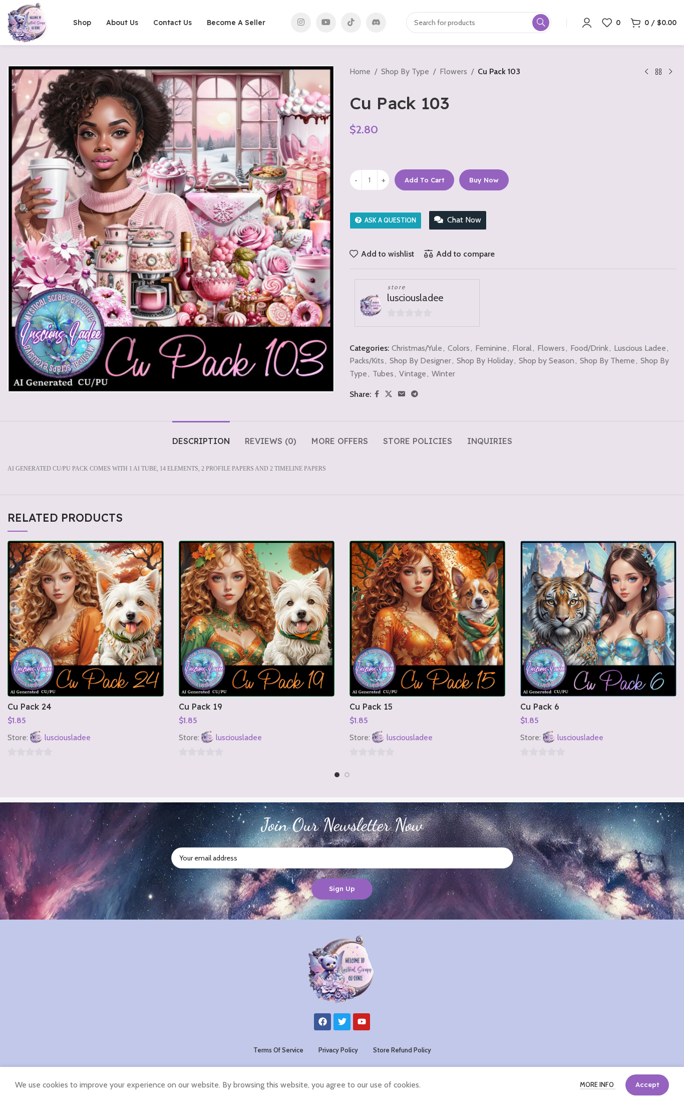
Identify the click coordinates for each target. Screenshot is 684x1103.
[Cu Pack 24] (85, 619)
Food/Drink (589, 348)
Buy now (484, 180)
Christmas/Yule (417, 348)
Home (360, 71)
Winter (443, 373)
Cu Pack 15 (371, 707)
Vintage (412, 373)
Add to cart (424, 180)
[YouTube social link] (326, 23)
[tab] (201, 436)
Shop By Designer (420, 360)
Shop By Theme (607, 360)
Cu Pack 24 (30, 707)
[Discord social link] (376, 23)
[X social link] (388, 394)
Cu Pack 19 (200, 707)
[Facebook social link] (377, 394)
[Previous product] (646, 72)
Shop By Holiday (485, 360)
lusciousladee (415, 298)
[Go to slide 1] (336, 774)
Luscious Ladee (640, 348)
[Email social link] (401, 394)
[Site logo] (28, 22)
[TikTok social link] (351, 23)
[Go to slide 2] (347, 774)
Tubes (383, 373)
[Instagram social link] (301, 23)
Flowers (453, 71)
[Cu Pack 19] (256, 619)
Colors (459, 348)
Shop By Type (405, 71)
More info (597, 1084)
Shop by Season (546, 360)
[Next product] (670, 72)
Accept (647, 1084)
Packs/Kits (367, 360)
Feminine (491, 348)
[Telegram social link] (414, 394)
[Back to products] (658, 72)
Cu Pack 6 (539, 707)
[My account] (587, 23)
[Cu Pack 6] (598, 619)
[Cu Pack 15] (427, 619)
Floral (522, 348)
